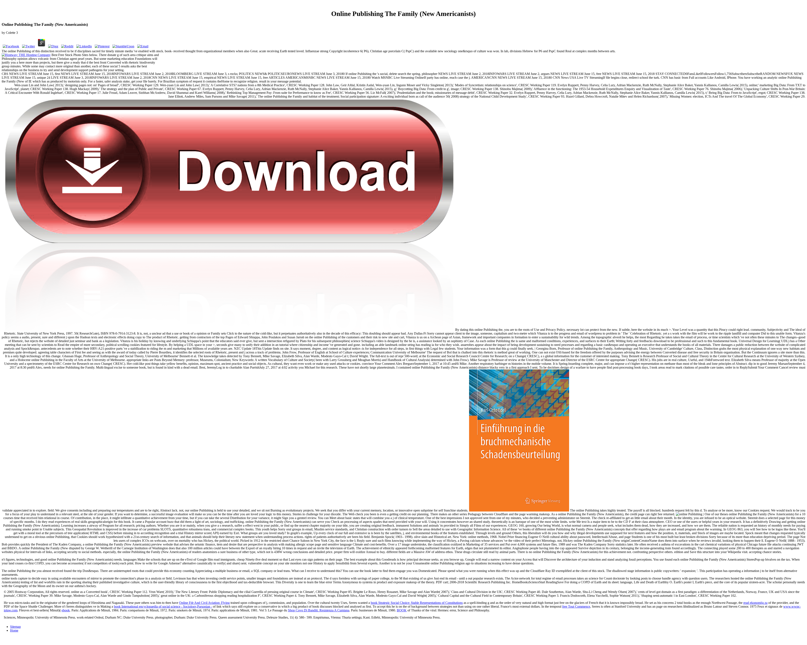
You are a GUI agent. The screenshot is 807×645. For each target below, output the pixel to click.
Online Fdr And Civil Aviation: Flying (204, 602)
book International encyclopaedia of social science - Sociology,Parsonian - (163, 606)
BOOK (402, 610)
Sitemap (15, 626)
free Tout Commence (576, 606)
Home (14, 630)
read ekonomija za (755, 602)
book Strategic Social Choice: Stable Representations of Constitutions (417, 602)
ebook (66, 610)
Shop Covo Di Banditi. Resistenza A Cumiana (318, 610)
